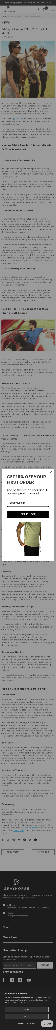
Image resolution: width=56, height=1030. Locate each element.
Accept (26, 1009)
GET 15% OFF (28, 514)
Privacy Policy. (24, 1002)
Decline (27, 1016)
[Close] (50, 472)
